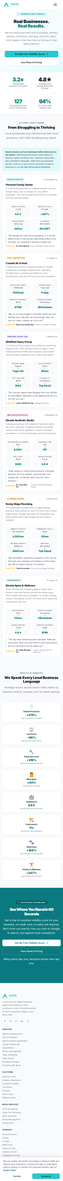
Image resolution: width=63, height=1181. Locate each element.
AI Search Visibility (10, 1083)
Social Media (8, 1048)
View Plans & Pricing (31, 951)
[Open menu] (56, 5)
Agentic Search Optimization (15, 1041)
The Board (7, 1087)
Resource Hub (8, 1148)
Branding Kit (7, 1123)
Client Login (7, 1094)
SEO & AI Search (9, 1037)
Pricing (5, 1138)
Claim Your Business (11, 1112)
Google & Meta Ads (11, 1044)
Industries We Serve (11, 1065)
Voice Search (8, 1058)
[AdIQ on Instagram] (10, 1021)
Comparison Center (11, 1155)
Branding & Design (10, 1062)
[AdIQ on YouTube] (27, 1021)
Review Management (11, 1051)
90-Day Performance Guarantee (35, 167)
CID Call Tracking (10, 1109)
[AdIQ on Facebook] (4, 1021)
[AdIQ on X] (16, 1021)
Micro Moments (9, 1116)
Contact (5, 1141)
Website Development (12, 1034)
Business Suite (9, 1076)
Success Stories (9, 1134)
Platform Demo (9, 1097)
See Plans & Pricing (31, 62)
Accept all (46, 1176)
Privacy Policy (9, 1170)
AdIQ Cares (7, 1145)
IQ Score (6, 1090)
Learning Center (9, 1152)
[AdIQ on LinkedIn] (21, 1021)
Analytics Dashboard (11, 1080)
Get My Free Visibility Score (30, 54)
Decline (17, 1176)
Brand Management (11, 1119)
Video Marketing (9, 1055)
